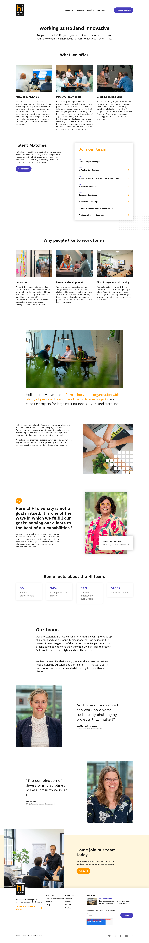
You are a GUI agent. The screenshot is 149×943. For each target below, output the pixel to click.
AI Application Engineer (89, 170)
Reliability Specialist (88, 195)
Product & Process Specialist (92, 215)
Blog (48, 905)
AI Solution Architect (88, 186)
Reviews (68, 905)
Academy (49, 902)
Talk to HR (83, 871)
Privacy (18, 936)
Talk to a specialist (123, 10)
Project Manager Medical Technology (96, 208)
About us (68, 899)
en (109, 10)
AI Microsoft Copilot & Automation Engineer (99, 178)
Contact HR (23, 169)
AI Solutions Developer (89, 201)
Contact (68, 908)
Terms (24, 936)
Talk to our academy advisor (25, 907)
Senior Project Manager (89, 161)
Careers (68, 902)
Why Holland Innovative (55, 899)
